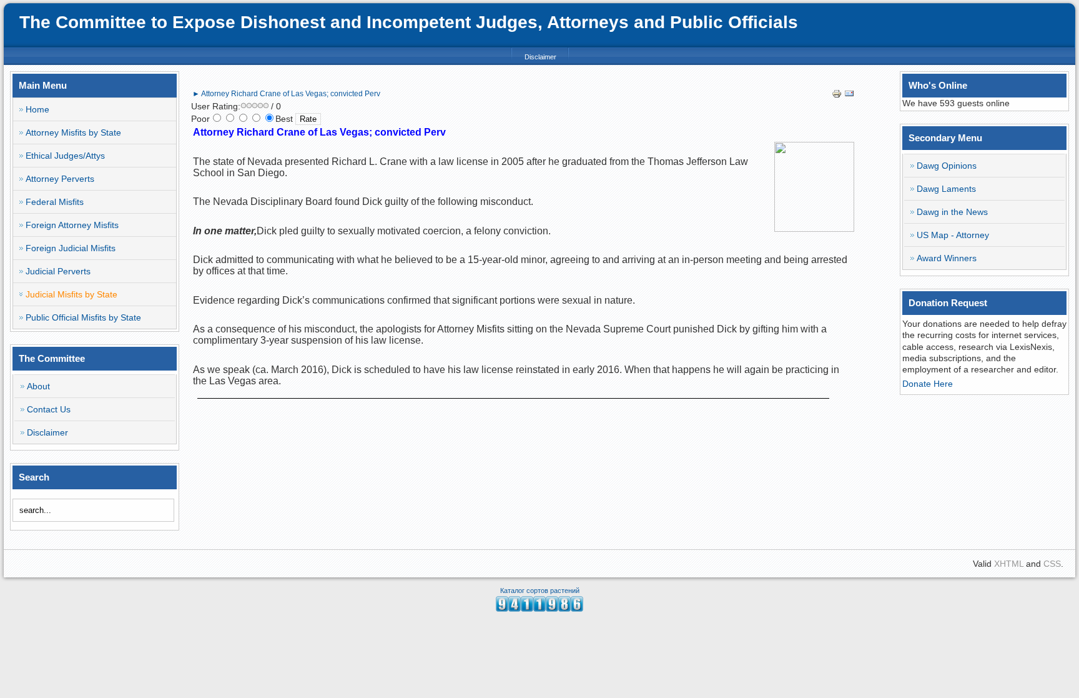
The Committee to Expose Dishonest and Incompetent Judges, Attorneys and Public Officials (408, 22)
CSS (1052, 564)
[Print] (837, 96)
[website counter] (539, 609)
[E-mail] (849, 96)
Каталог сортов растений (539, 590)
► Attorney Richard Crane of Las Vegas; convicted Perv (286, 93)
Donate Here (927, 384)
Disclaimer (540, 57)
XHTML (1008, 564)
